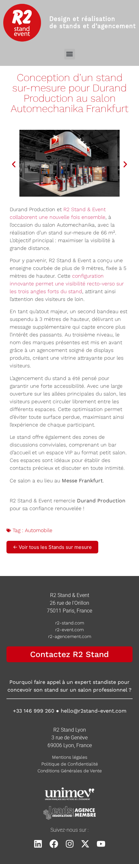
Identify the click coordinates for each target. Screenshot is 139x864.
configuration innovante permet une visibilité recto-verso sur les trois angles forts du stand (67, 283)
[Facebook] (54, 844)
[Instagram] (70, 844)
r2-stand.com (69, 622)
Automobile (38, 530)
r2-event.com (69, 629)
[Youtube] (101, 844)
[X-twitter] (85, 844)
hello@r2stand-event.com (93, 711)
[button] (69, 54)
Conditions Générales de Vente (69, 770)
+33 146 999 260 (33, 711)
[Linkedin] (38, 844)
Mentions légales (69, 757)
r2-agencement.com (69, 636)
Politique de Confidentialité (69, 763)
